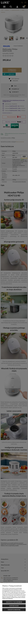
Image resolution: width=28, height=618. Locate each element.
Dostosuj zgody (14, 605)
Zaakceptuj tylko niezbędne (14, 602)
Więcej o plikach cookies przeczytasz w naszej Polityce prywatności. (13, 598)
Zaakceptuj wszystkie (14, 609)
